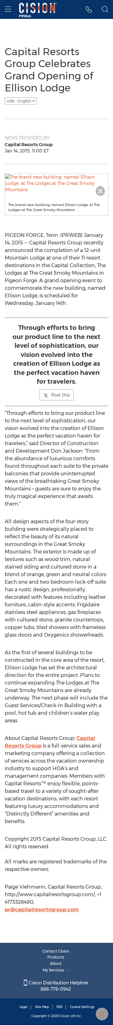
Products (55, 957)
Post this (60, 395)
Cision (65, 1016)
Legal (23, 1007)
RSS (59, 1007)
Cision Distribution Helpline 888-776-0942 (57, 986)
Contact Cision (55, 951)
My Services (54, 970)
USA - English (19, 101)
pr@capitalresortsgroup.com (42, 910)
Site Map (42, 1007)
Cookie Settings (82, 1007)
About (56, 963)
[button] (89, 9)
